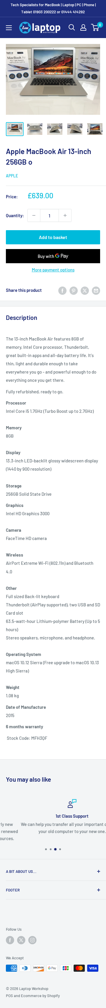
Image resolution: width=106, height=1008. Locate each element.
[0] (95, 27)
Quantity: (15, 215)
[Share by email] (96, 290)
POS (9, 995)
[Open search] (72, 27)
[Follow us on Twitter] (21, 940)
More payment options (53, 269)
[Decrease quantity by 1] (34, 215)
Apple (12, 175)
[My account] (83, 27)
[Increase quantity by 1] (65, 215)
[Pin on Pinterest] (73, 290)
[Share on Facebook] (62, 290)
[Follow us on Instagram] (32, 940)
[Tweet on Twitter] (85, 290)
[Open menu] (9, 27)
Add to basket (53, 237)
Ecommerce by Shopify (40, 995)
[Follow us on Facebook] (10, 940)
